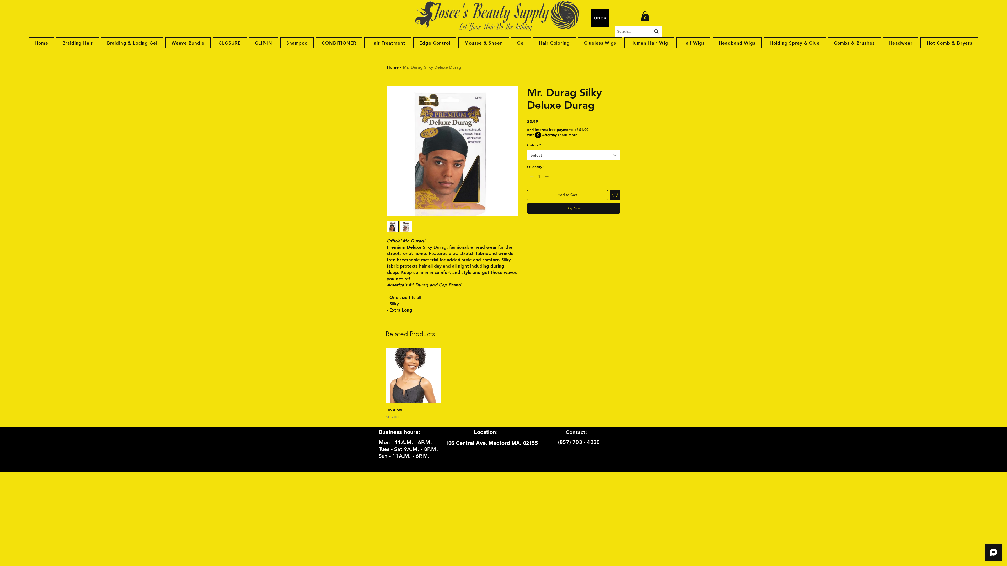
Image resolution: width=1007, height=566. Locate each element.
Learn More (567, 135)
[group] (503, 384)
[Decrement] (531, 176)
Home (393, 67)
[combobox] (573, 155)
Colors (534, 145)
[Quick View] (413, 375)
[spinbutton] (539, 176)
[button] (645, 16)
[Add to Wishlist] (615, 195)
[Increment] (547, 176)
